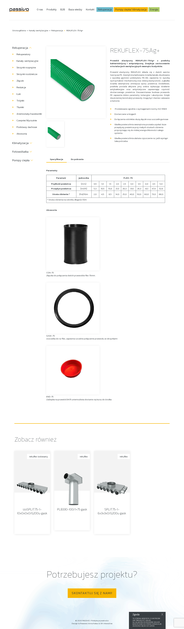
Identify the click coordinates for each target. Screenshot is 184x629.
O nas (40, 9)
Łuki (19, 94)
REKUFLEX (136, 72)
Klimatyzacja (20, 143)
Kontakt (90, 9)
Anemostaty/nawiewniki (29, 114)
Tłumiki (20, 107)
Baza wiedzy (75, 9)
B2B (62, 9)
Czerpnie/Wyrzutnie (27, 120)
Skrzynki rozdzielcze (27, 74)
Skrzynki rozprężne (26, 67)
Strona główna (19, 30)
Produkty (51, 9)
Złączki (20, 81)
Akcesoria (22, 134)
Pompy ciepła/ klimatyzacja (130, 9)
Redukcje (21, 87)
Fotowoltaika (20, 151)
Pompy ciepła (20, 160)
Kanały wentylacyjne (38, 30)
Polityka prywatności (100, 620)
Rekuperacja (105, 9)
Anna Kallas (93, 623)
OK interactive (106, 623)
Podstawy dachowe (27, 127)
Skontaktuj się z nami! (92, 593)
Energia (154, 9)
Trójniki (20, 100)
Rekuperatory (23, 54)
